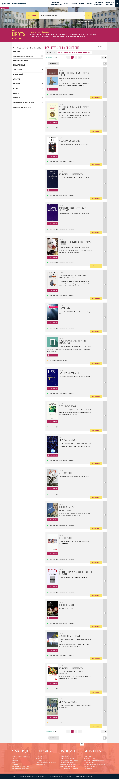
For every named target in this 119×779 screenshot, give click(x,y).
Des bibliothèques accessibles (94, 760)
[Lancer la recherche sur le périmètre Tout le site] (88, 15)
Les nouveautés (65, 756)
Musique (15, 760)
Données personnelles (97, 764)
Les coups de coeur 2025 (68, 764)
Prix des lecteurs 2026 (67, 762)
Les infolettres (40, 764)
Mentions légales (89, 766)
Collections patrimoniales (20, 766)
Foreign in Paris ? (89, 762)
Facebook (39, 756)
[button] (117, 3)
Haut (82, 744)
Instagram (39, 758)
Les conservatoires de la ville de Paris (60, 776)
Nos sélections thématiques (69, 760)
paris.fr (14, 776)
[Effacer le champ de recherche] (84, 15)
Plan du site (88, 768)
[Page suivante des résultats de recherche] (80, 57)
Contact (90, 756)
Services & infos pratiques (20, 756)
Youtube (39, 760)
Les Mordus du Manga (67, 766)
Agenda (14, 758)
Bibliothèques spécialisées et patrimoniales (33, 776)
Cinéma (14, 762)
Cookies (86, 764)
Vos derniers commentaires (69, 768)
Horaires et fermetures (67, 758)
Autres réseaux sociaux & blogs (46, 762)
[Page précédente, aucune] (68, 57)
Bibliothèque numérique (20, 768)
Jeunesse (15, 764)
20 (103, 57)
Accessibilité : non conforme (83, 776)
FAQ (85, 756)
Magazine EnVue (89, 758)
